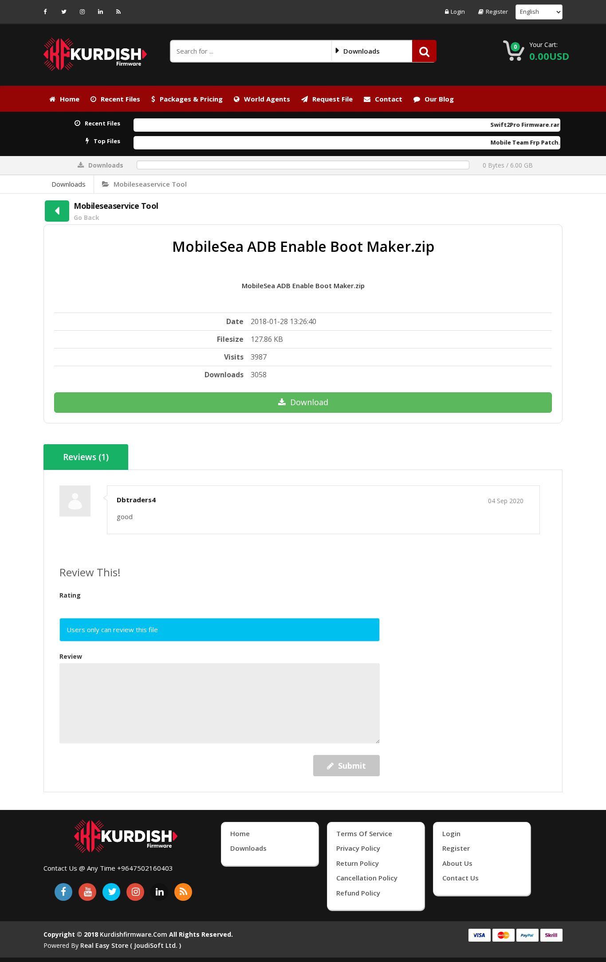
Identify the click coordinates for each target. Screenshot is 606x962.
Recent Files (120, 98)
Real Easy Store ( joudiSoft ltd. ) (130, 945)
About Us (457, 863)
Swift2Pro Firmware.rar (505, 125)
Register (497, 11)
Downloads (68, 184)
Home (69, 98)
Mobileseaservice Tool (150, 184)
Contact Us (460, 877)
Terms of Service (364, 833)
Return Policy (357, 863)
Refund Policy (358, 892)
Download (309, 402)
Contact (388, 98)
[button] (424, 51)
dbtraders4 (136, 499)
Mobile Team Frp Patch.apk (511, 142)
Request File (332, 98)
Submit (352, 765)
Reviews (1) (86, 457)
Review (70, 656)
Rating (70, 595)
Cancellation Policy (366, 877)
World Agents (267, 98)
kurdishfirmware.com (133, 934)
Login (458, 11)
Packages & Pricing (191, 98)
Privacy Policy (358, 848)
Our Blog (439, 98)
